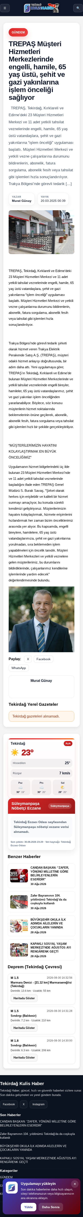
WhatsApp (19, 668)
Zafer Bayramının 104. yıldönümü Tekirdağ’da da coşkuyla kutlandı (37, 1136)
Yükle (28, 1207)
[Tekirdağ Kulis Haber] (41, 8)
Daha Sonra (51, 1207)
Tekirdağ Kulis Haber (22, 1083)
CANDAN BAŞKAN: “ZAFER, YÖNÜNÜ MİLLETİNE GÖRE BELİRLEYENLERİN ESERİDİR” (38, 1123)
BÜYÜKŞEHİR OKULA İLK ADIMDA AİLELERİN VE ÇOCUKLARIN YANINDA (33, 1148)
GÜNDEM (18, 32)
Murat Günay (21, 201)
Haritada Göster (24, 998)
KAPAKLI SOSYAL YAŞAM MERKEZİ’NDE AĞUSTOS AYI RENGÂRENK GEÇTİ (38, 1160)
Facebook (43, 659)
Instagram (38, 1104)
